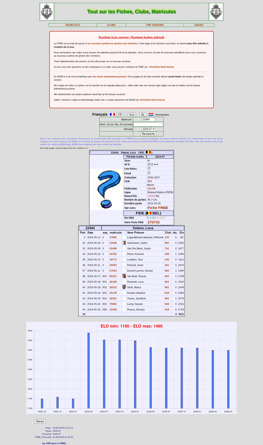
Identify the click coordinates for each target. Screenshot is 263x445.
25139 (113, 293)
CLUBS (111, 25)
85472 (113, 276)
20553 (113, 265)
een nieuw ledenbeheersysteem (109, 76)
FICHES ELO (73, 25)
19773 (113, 259)
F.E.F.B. (152, 188)
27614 (113, 270)
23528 (113, 243)
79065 (113, 304)
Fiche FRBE (158, 208)
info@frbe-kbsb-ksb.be (161, 67)
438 (166, 254)
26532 (113, 287)
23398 (113, 309)
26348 (113, 281)
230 (166, 237)
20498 (113, 248)
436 (166, 259)
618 (166, 293)
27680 (113, 237)
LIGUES (198, 25)
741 (166, 248)
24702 (113, 254)
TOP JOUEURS (155, 25)
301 (166, 265)
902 (166, 276)
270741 (154, 222)
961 (166, 243)
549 (166, 304)
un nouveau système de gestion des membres (113, 43)
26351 (113, 298)
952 (149, 181)
